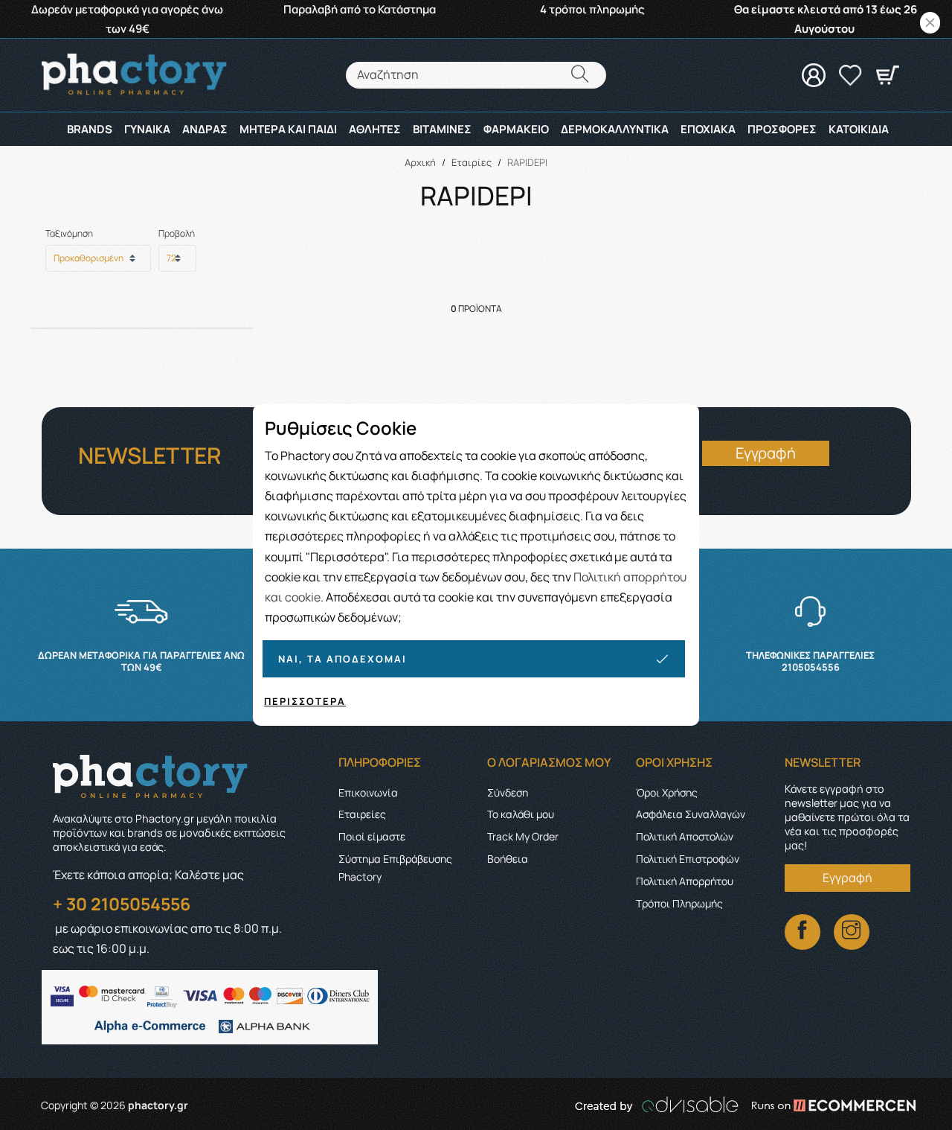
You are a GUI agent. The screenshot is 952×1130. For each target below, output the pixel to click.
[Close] (930, 22)
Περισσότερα (305, 701)
